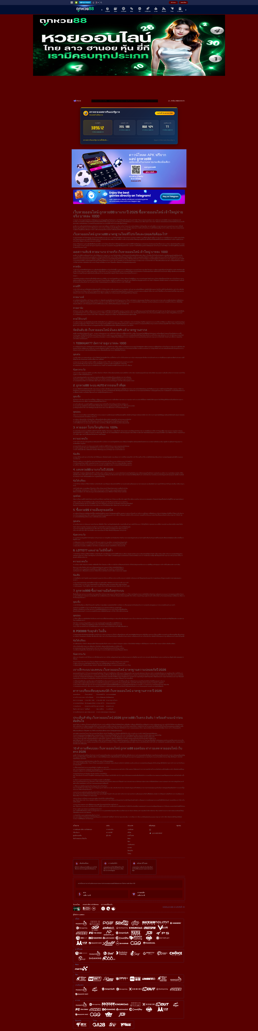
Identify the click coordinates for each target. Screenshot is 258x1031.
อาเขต (156, 11)
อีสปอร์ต (164, 11)
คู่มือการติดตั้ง (150, 172)
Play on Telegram (86, 2)
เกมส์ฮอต (107, 11)
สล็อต (115, 11)
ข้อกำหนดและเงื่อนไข (80, 838)
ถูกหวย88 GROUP (157, 833)
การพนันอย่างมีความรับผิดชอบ (82, 829)
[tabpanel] (129, 45)
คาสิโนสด (123, 11)
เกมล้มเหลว (148, 11)
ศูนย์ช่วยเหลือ (77, 835)
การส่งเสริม (180, 11)
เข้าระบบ (173, 2)
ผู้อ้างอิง (108, 835)
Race (131, 11)
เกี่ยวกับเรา (76, 832)
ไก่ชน (172, 11)
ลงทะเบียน (183, 2)
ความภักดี (109, 832)
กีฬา (140, 11)
